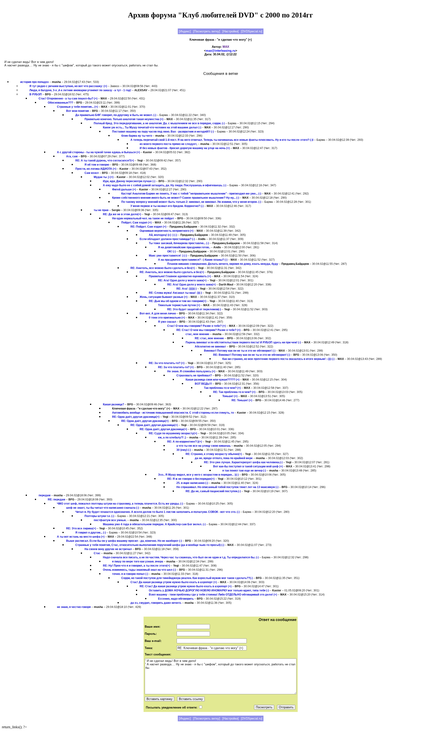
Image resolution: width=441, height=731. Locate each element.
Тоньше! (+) (229, 396)
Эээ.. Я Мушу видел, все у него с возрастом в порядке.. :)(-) (198, 474)
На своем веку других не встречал (108, 549)
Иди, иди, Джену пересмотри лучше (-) (129, 181)
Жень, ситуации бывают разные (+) (163, 297)
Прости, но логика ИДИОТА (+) (95, 168)
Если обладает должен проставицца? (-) (167, 239)
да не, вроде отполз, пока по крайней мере (224, 458)
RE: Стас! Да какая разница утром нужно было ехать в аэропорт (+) (186, 586)
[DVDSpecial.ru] (251, 31)
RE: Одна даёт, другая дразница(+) (135, 416)
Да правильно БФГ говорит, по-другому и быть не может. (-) (115, 115)
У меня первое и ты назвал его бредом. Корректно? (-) (167, 206)
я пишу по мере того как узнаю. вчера (137, 561)
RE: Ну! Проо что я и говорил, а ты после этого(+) (136, 565)
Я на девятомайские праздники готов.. (184, 247)
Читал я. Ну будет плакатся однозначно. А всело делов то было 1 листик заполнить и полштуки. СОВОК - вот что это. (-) (157, 512)
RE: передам (56, 499)
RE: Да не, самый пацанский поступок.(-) (213, 491)
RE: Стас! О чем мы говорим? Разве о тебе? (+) (208, 330)
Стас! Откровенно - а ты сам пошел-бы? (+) (68, 98)
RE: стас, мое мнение (209, 338)
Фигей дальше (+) (124, 189)
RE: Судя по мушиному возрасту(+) (173, 433)
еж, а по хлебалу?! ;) (172, 437)
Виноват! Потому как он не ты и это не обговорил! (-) (239, 350)
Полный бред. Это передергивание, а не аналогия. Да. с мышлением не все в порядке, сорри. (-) (159, 123)
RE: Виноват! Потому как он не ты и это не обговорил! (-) (251, 354)
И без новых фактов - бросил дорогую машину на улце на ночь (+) (185, 148)
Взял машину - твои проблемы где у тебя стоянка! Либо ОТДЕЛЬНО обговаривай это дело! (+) (213, 594)
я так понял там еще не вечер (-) (244, 470)
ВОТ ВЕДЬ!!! (203, 383)
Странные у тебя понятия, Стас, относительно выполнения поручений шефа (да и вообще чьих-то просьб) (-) (149, 545)
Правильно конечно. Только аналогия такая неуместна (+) (124, 119)
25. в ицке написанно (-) (192, 483)
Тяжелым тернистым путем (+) (179, 305)
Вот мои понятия (77, 111)
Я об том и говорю (97, 164)
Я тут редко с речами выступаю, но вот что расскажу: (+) (68, 86)
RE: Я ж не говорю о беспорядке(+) (191, 478)
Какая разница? (113, 404)
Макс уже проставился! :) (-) (168, 255)
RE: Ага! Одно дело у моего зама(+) (182, 280)
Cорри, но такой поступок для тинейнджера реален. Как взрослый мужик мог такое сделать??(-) (187, 578)
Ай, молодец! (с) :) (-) (163, 235)
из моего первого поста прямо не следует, (168, 144)
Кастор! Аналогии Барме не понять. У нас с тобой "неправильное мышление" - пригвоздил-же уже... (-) (191, 193)
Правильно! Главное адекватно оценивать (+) (180, 276)
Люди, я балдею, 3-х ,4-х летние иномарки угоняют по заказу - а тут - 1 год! (80, 90)
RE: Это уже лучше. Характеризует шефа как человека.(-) (243, 462)
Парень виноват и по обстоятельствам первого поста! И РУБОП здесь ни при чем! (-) (243, 342)
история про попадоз (34, 82)
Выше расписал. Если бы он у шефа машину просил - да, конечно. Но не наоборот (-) (124, 540)
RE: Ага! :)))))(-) (186, 288)
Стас (97, 553)
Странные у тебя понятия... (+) (77, 106)
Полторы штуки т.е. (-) (99, 516)
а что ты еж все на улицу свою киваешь (203, 445)
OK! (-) (171, 251)
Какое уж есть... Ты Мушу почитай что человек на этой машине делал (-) (152, 127)
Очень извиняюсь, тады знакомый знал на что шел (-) (139, 569)
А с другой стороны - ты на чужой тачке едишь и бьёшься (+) (98, 152)
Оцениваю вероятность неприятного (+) (166, 230)
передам (45, 495)
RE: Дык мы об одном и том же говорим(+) (177, 301)
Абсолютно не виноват (210, 346)
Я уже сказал (167, 321)
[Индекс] (185, 31)
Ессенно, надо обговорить (176, 598)
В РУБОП (35, 94)
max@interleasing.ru (220, 50)
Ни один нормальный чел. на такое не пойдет (143, 218)
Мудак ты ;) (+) (103, 177)
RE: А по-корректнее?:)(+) (184, 441)
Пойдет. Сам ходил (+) (136, 222)
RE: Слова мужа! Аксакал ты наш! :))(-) (175, 292)
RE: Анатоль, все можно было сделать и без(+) (162, 268)
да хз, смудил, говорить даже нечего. (155, 602)
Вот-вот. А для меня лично (158, 313)
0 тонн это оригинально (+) (167, 317)
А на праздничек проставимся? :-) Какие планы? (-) (192, 259)
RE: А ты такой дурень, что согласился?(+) (104, 160)
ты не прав (101, 210)
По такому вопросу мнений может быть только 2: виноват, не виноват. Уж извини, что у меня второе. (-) (191, 201)
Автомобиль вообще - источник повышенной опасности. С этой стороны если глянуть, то (173, 412)
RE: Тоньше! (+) (242, 400)
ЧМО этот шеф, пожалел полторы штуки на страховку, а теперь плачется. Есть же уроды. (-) (120, 503)
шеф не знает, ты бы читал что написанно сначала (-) (102, 507)
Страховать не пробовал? (194, 375)
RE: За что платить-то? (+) (166, 363)
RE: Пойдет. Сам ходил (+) (148, 226)
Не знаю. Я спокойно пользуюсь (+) (191, 371)
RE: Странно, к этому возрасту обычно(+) (214, 454)
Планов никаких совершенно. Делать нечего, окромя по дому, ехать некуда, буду (222, 263)
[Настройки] (230, 31)
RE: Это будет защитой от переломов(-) (194, 309)
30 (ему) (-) (183, 450)
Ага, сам (72, 156)
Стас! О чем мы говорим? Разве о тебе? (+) (196, 325)
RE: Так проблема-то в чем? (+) (234, 392)
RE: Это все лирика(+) (81, 528)
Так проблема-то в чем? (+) (222, 387)
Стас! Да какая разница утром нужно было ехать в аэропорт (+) (173, 582)
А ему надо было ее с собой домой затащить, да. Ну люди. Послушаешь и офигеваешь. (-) (164, 185)
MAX (226, 46)
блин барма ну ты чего (136, 135)
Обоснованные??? (60, 102)
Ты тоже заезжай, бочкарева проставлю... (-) (179, 243)
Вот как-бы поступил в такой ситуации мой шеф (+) (248, 466)
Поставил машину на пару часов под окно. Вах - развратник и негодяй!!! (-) (163, 131)
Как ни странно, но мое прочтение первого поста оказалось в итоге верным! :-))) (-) (278, 359)
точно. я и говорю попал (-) (130, 574)
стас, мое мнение (197, 334)
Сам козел (92, 173)
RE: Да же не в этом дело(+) (122, 214)
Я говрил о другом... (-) (90, 532)
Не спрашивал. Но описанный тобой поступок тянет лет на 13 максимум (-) (227, 487)
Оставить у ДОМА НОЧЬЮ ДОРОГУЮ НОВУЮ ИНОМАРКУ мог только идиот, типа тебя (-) (209, 590)
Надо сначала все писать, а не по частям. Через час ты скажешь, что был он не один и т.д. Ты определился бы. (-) (181, 557)
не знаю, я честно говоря (74, 607)
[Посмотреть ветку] (206, 31)
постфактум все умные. (110, 520)
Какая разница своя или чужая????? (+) (212, 379)
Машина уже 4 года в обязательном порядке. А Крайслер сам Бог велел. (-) (154, 524)
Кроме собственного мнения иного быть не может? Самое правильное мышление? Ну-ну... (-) (175, 197)
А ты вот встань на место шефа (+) (81, 536)
